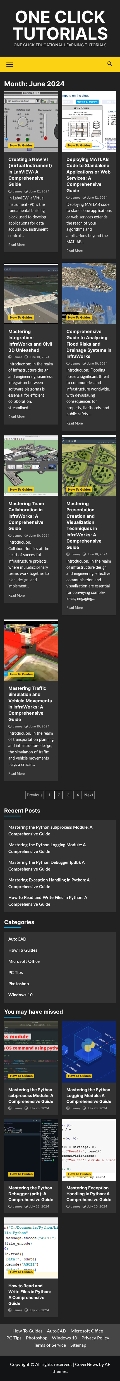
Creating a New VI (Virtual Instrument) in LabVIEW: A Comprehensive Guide (30, 171)
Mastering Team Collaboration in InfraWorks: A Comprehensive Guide (26, 516)
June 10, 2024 (39, 357)
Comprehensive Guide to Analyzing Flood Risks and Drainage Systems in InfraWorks (88, 344)
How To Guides (21, 145)
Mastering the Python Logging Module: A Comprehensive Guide (46, 848)
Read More (16, 245)
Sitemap (78, 1345)
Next (88, 794)
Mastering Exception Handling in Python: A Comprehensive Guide (48, 883)
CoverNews (86, 1364)
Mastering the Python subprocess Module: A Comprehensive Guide (50, 830)
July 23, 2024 (39, 1108)
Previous (34, 794)
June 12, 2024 (39, 191)
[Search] (109, 64)
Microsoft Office (24, 962)
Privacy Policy (95, 1338)
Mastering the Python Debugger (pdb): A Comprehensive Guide (46, 866)
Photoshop (18, 984)
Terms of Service (50, 1345)
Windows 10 (20, 995)
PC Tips (15, 973)
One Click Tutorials (60, 25)
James (17, 191)
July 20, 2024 (97, 1206)
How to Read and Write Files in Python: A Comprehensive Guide (47, 901)
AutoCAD (17, 939)
